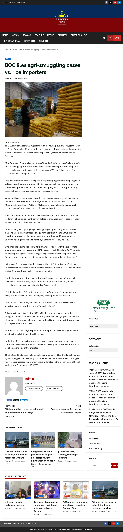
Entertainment (79, 35)
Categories (94, 346)
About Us (93, 439)
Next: (66, 409)
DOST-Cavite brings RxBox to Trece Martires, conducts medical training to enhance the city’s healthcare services (103, 379)
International (12, 41)
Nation (15, 35)
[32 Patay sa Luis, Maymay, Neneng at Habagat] (70, 440)
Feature (39, 35)
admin (9, 78)
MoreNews (76, 529)
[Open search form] (104, 38)
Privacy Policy (95, 448)
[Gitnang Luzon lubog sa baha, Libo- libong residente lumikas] (17, 440)
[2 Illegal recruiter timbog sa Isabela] (18, 490)
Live (117, 38)
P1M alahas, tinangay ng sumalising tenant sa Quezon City (75, 505)
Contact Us (94, 443)
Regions (27, 35)
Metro (50, 35)
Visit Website (34, 388)
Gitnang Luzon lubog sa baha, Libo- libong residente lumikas (16, 454)
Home (5, 35)
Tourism (43, 41)
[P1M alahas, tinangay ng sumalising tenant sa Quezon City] (76, 490)
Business (62, 35)
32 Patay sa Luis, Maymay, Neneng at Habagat (68, 454)
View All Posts (53, 388)
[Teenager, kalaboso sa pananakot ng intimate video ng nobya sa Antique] (47, 490)
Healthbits (29, 41)
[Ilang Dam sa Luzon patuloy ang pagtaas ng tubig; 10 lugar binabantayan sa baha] (43, 440)
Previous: (24, 411)
